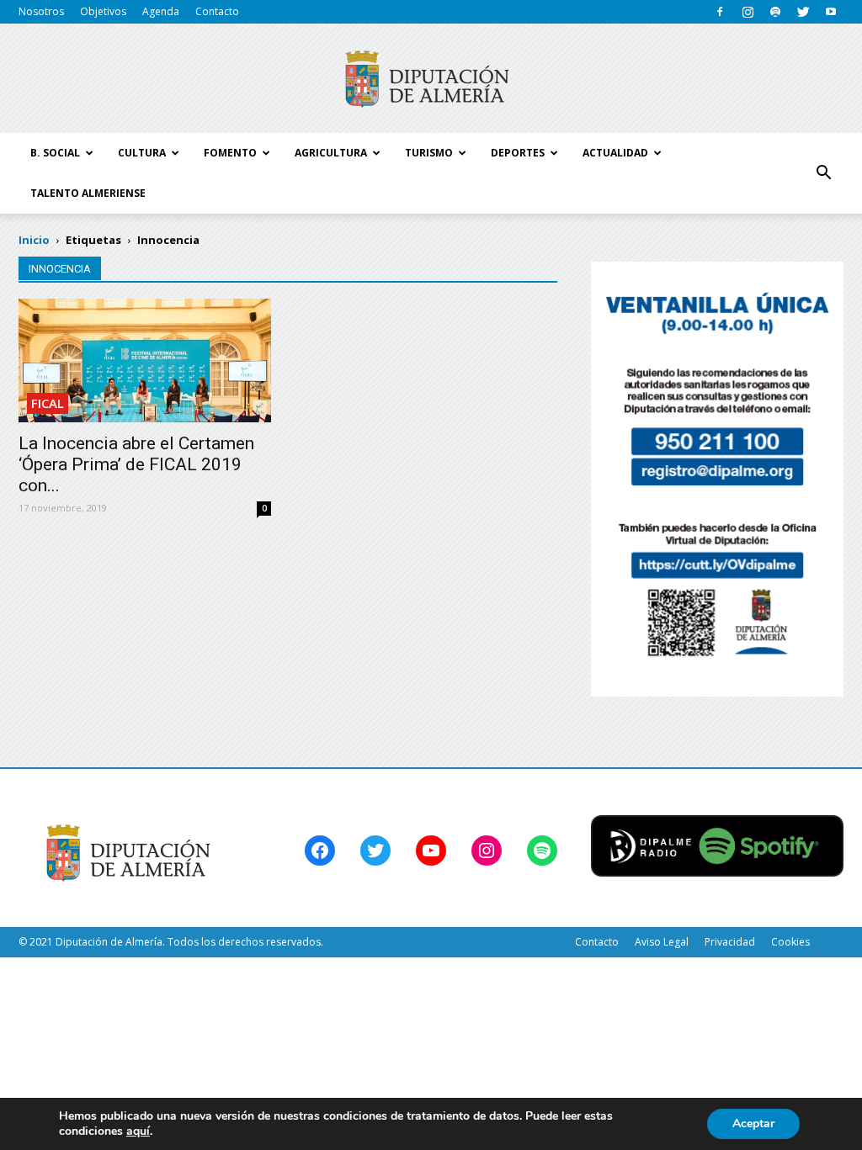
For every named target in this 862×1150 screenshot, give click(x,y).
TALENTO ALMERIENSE (88, 193)
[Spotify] (775, 12)
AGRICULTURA (331, 153)
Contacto (217, 11)
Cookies (790, 942)
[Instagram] (747, 12)
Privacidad (730, 942)
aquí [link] (138, 1131)
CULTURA (142, 153)
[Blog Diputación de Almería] (431, 79)
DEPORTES (518, 153)
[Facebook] (719, 12)
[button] (823, 173)
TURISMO (429, 153)
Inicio (34, 239)
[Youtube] (830, 12)
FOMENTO (230, 153)
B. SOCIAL (55, 153)
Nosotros (41, 11)
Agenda (160, 11)
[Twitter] (803, 12)
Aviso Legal (662, 942)
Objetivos (103, 11)
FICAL (47, 403)
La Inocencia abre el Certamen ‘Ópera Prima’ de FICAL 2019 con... (136, 464)
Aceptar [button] (753, 1123)
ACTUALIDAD (615, 153)
